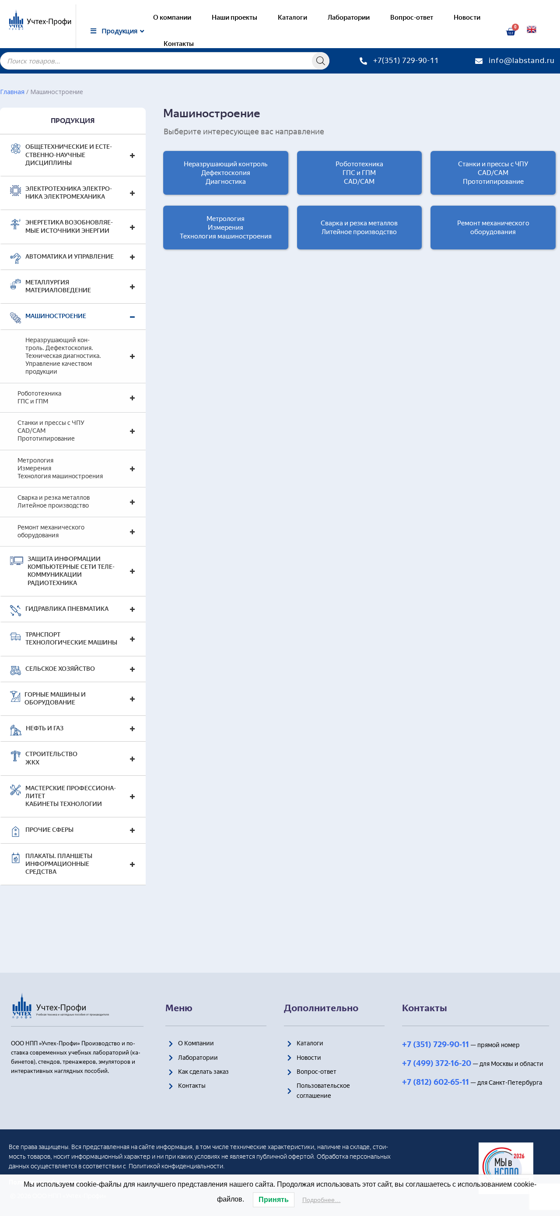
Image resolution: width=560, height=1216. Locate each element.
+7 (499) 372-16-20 (436, 1063)
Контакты (179, 44)
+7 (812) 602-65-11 (435, 1082)
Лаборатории (349, 17)
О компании (172, 17)
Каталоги (292, 17)
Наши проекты (234, 17)
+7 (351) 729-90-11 (435, 1044)
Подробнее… (321, 1199)
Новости (467, 17)
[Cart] (510, 32)
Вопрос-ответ (411, 17)
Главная (12, 92)
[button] (225, 173)
